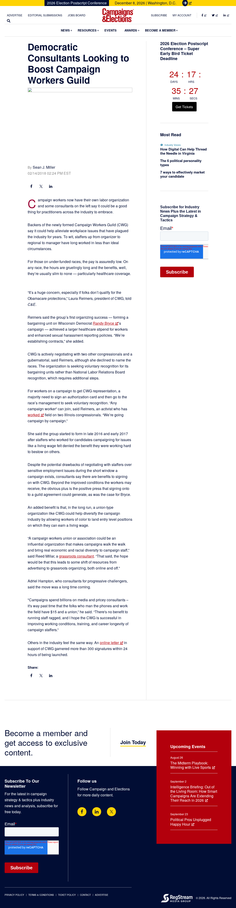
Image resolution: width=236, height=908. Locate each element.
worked (34, 414)
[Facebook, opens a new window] (31, 187)
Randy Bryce (103, 323)
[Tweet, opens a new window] (41, 187)
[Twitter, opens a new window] (111, 811)
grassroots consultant (76, 556)
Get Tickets (184, 106)
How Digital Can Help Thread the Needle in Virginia (183, 151)
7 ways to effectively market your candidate (182, 174)
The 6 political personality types (180, 162)
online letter (109, 642)
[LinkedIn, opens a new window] (50, 187)
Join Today (133, 742)
